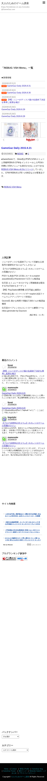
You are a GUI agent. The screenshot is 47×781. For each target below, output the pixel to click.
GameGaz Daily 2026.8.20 (13, 393)
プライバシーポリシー (27, 773)
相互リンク (23, 771)
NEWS (20, 154)
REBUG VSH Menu (12, 187)
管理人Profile (24, 769)
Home (6, 769)
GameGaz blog (37, 769)
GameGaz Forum (9, 771)
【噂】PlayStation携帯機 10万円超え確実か (21, 290)
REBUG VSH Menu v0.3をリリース (17, 169)
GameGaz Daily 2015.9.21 (16, 148)
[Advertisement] (23, 38)
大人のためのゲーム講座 (15, 3)
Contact (14, 769)
